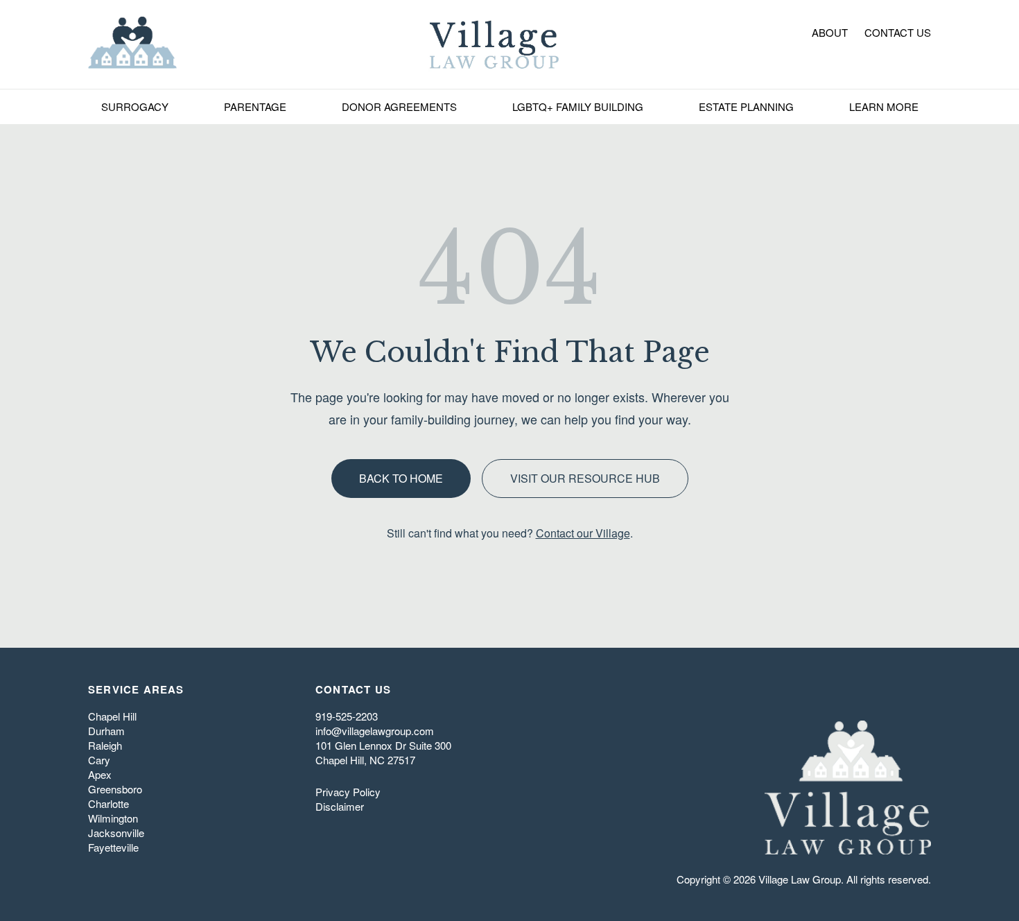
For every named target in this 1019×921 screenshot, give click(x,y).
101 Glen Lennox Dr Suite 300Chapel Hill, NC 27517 (383, 752)
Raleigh (105, 745)
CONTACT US (897, 32)
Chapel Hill (112, 716)
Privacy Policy (348, 791)
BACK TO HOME (401, 478)
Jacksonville (116, 832)
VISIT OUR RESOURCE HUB (585, 478)
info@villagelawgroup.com (374, 730)
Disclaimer (339, 806)
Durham (106, 730)
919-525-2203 (346, 716)
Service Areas (136, 689)
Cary (99, 759)
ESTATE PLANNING (746, 106)
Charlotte (108, 803)
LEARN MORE (883, 106)
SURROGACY (134, 106)
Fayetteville (113, 847)
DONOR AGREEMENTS (399, 106)
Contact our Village (583, 533)
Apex (100, 774)
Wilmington (113, 818)
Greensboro (115, 789)
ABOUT (830, 32)
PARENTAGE (255, 106)
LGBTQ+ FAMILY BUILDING (577, 106)
